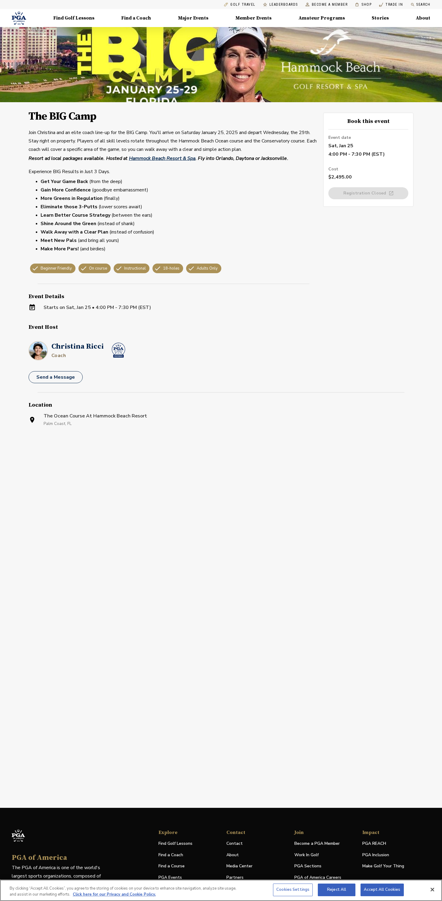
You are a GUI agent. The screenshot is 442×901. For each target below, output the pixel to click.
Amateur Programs (322, 18)
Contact (234, 843)
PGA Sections (307, 866)
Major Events (193, 18)
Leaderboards (283, 5)
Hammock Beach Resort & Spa (162, 158)
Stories (380, 18)
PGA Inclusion (375, 855)
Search (423, 4)
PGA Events (170, 877)
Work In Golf (306, 855)
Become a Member (330, 5)
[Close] (432, 889)
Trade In (391, 5)
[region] (221, 890)
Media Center (239, 866)
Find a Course (171, 866)
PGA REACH (374, 844)
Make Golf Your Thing (383, 866)
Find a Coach (136, 18)
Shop (363, 5)
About (423, 18)
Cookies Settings (292, 889)
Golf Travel (243, 5)
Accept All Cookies (382, 889)
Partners (235, 877)
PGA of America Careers (317, 878)
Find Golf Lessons (73, 18)
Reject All (336, 889)
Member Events (253, 18)
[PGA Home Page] (19, 18)
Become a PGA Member (317, 843)
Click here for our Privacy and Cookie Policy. (114, 894)
